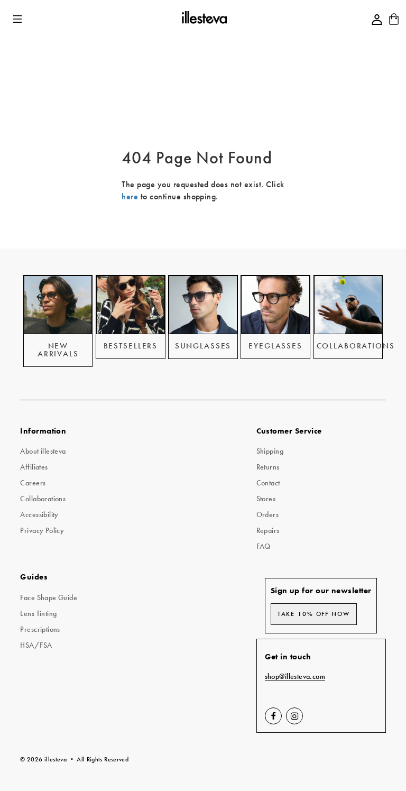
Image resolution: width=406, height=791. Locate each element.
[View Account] (377, 19)
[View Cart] (393, 22)
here (130, 196)
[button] (18, 19)
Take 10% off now (314, 614)
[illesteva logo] (203, 19)
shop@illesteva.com (295, 676)
